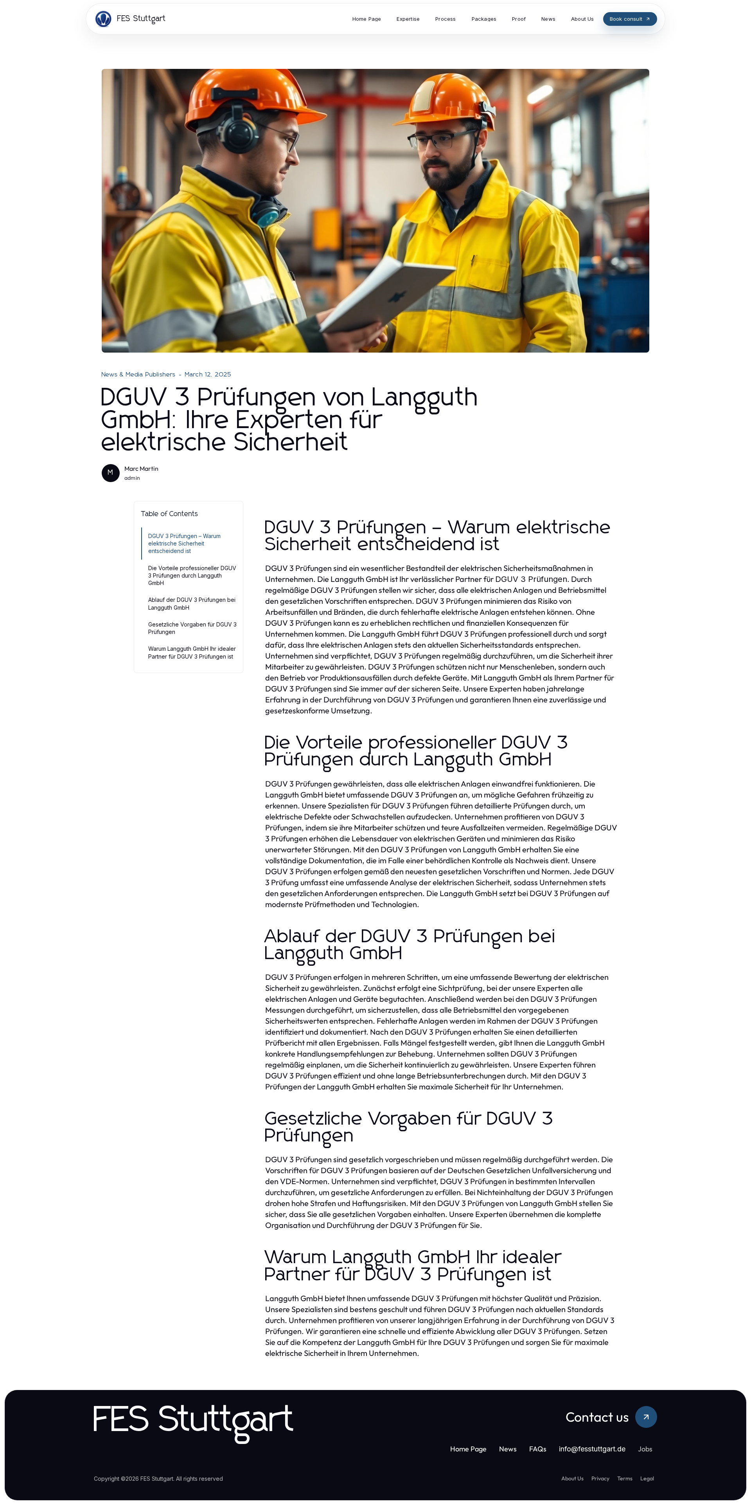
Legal (647, 1478)
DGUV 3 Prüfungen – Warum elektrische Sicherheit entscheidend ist (184, 543)
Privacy (600, 1478)
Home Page (468, 1448)
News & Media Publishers (139, 374)
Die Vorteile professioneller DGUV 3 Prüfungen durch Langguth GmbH (192, 576)
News (508, 1448)
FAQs (537, 1448)
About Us (572, 1478)
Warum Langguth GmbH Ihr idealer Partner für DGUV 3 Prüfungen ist (192, 652)
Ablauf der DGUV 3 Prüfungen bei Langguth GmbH (191, 603)
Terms (624, 1478)
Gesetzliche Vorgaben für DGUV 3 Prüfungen (192, 628)
